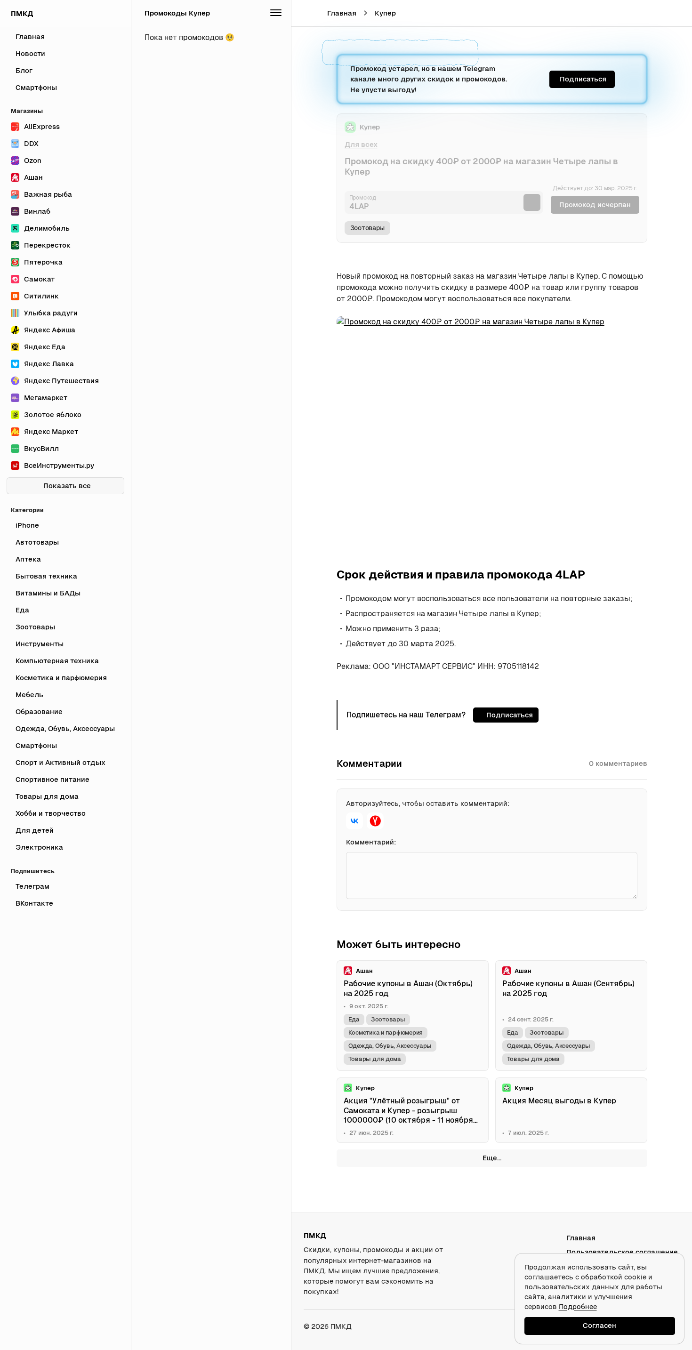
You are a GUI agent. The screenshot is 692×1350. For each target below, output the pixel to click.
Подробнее (578, 1306)
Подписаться (583, 79)
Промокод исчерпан (595, 205)
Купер (385, 13)
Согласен (599, 1325)
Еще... (492, 1158)
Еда (354, 1019)
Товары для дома (374, 1058)
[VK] (354, 821)
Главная (341, 13)
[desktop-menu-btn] (305, 13)
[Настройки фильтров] (275, 13)
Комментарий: (371, 842)
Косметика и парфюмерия (385, 1032)
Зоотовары (367, 228)
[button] (658, 13)
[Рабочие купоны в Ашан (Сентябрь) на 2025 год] (571, 1015)
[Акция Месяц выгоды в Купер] (571, 1110)
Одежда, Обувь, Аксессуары (390, 1045)
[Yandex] (375, 821)
